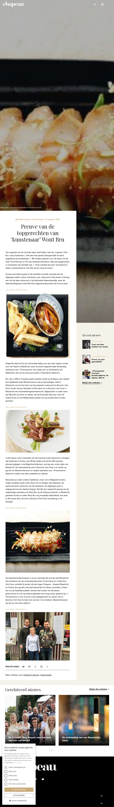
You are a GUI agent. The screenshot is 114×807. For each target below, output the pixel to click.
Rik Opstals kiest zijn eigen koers (80, 740)
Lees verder (17, 763)
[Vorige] (5, 720)
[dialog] (19, 774)
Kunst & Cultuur (97, 342)
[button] (95, 4)
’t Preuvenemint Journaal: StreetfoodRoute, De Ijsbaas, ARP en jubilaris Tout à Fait (100, 375)
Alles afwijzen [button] (19, 795)
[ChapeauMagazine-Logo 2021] (13, 4)
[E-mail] (23, 667)
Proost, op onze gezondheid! (98, 360)
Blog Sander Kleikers (99, 357)
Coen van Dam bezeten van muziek (100, 345)
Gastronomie (46, 675)
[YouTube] (42, 779)
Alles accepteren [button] (19, 790)
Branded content (31, 675)
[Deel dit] (29, 667)
